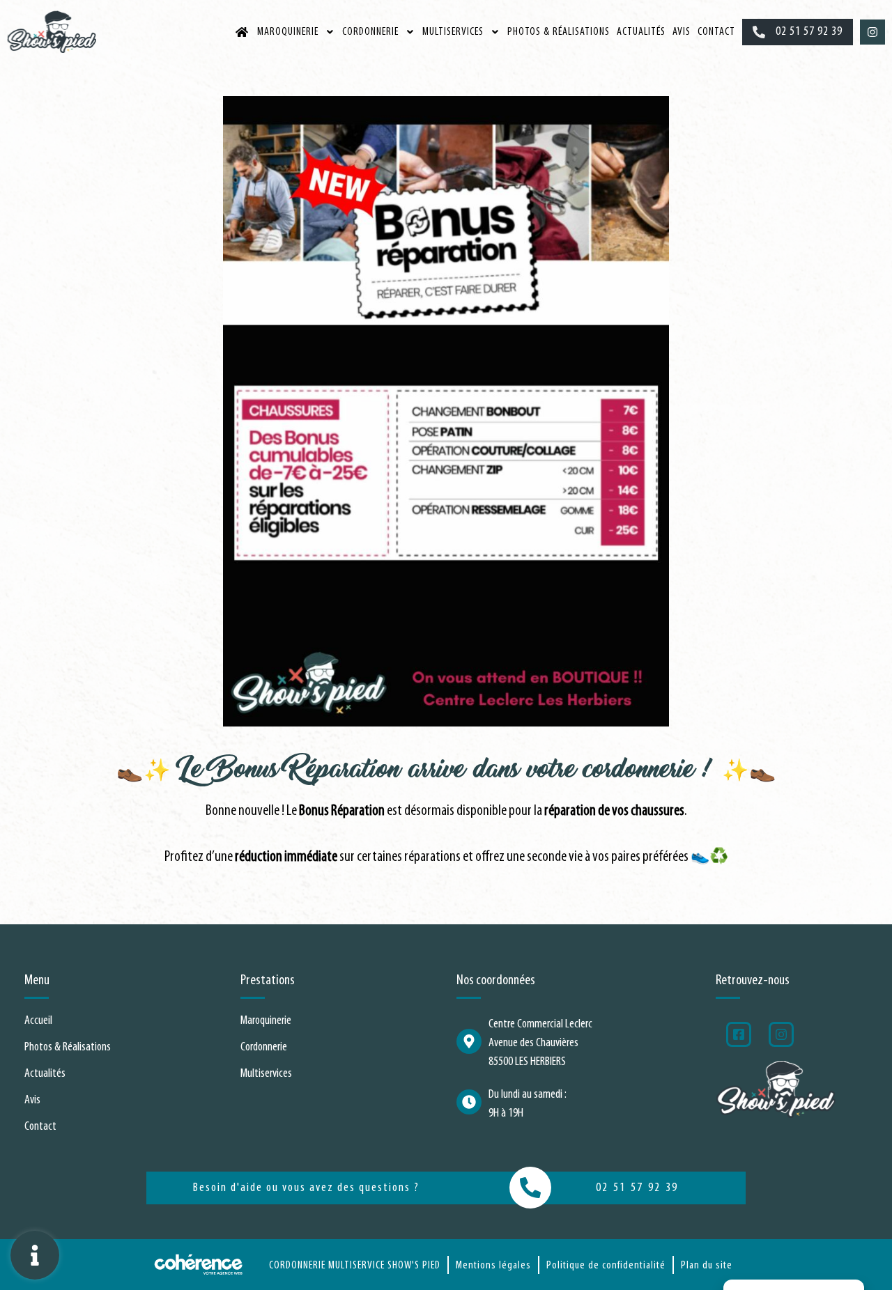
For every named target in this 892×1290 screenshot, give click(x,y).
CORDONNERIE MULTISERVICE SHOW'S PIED (354, 1265)
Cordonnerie (370, 32)
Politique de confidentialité (606, 1265)
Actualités (641, 32)
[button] (797, 32)
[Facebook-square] (738, 1034)
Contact (716, 32)
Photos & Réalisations (558, 32)
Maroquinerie (287, 32)
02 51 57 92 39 (637, 1188)
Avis (681, 32)
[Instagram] (872, 32)
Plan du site (706, 1265)
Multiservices (453, 32)
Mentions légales (493, 1265)
